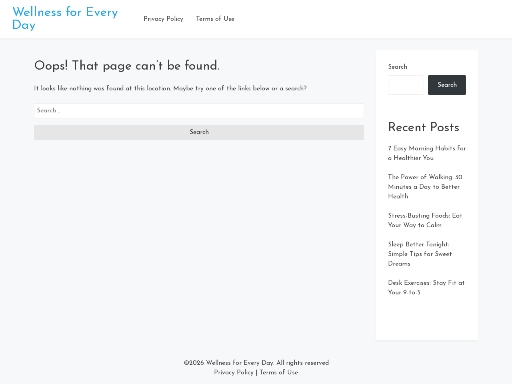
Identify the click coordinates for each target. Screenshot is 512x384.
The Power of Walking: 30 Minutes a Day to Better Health (425, 187)
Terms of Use (215, 19)
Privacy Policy (163, 19)
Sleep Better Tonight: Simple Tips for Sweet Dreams (420, 254)
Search (397, 67)
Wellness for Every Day (239, 363)
